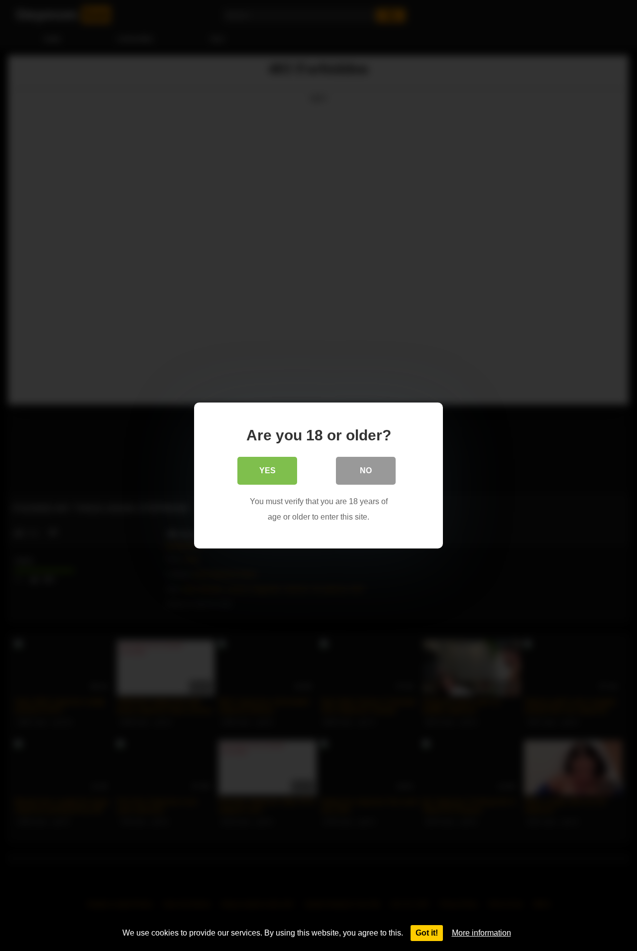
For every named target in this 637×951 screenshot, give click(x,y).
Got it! (427, 933)
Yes (267, 470)
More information (481, 933)
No (366, 470)
